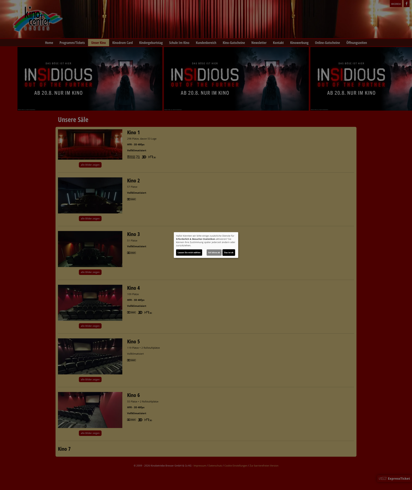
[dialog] (206, 245)
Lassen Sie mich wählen (189, 252)
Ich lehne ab (214, 252)
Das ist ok (228, 252)
